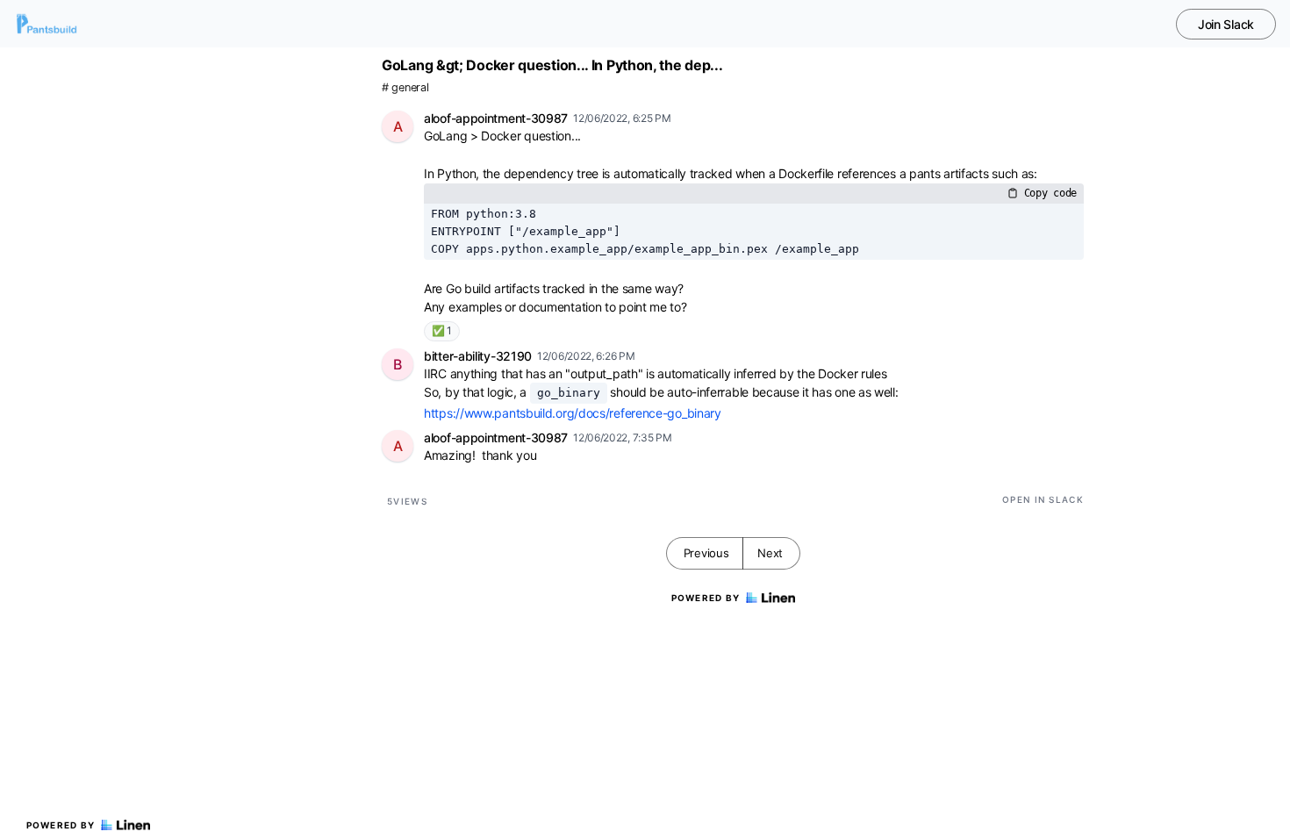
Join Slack (1226, 24)
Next (770, 553)
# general (405, 87)
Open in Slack (1043, 499)
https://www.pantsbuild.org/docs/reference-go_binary (572, 412)
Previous (706, 553)
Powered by (61, 825)
